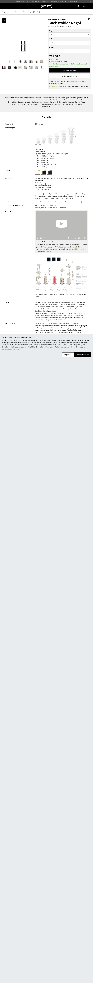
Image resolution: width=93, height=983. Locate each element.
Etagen (51, 31)
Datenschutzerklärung (10, 349)
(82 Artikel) (32, 12)
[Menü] (3, 6)
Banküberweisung (74, 81)
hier (76, 249)
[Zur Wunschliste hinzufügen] (89, 19)
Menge (51, 47)
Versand (55, 61)
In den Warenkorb (69, 70)
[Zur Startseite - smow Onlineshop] (46, 6)
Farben (51, 39)
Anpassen (67, 355)
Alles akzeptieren (82, 355)
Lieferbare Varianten (69, 76)
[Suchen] (78, 6)
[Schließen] (90, 1)
